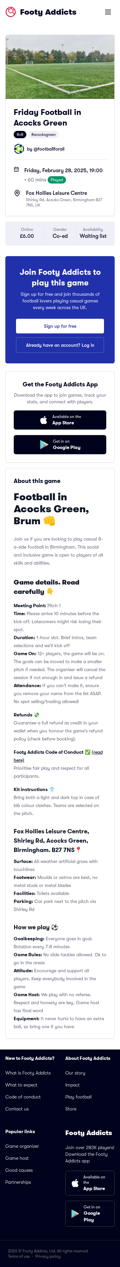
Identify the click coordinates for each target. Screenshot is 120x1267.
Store (70, 1108)
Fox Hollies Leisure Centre (56, 193)
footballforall (51, 149)
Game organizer (22, 1146)
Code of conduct (23, 1096)
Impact (72, 1084)
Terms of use (19, 1256)
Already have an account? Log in (60, 345)
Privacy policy (48, 1256)
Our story (75, 1072)
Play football (78, 1096)
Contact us (17, 1108)
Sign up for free (60, 326)
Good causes (19, 1170)
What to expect (21, 1084)
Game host (17, 1158)
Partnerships (18, 1182)
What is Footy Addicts (28, 1072)
